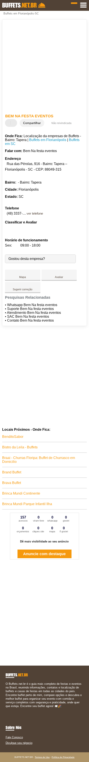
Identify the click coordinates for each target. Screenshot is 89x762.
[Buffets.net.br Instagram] (10, 710)
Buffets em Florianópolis (47, 140)
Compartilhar (32, 123)
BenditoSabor (12, 436)
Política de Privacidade (63, 757)
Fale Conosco (14, 737)
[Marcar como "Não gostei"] (14, 123)
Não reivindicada (61, 123)
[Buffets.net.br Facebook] (7, 710)
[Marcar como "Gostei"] (9, 123)
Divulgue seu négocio (19, 743)
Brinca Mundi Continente (21, 493)
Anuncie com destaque (44, 554)
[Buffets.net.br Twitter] (9, 710)
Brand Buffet (11, 472)
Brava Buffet (11, 483)
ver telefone (35, 213)
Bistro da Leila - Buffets (20, 447)
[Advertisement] (44, 67)
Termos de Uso (42, 757)
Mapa (22, 277)
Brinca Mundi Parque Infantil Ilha (27, 504)
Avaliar (59, 277)
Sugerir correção (22, 289)
